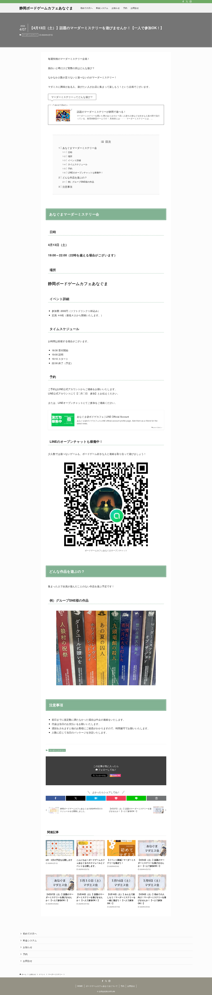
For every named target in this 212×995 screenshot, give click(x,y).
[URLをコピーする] (156, 798)
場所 (70, 156)
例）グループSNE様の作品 (81, 181)
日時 (70, 152)
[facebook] (183, 1)
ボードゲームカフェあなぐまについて (102, 986)
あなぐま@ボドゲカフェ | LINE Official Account (103, 416)
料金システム (30, 940)
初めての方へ (30, 933)
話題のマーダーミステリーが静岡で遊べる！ (101, 111)
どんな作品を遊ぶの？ (74, 177)
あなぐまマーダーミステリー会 (79, 148)
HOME (80, 986)
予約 (70, 168)
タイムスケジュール (77, 164)
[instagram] (191, 1)
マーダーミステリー (30, 35)
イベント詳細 (74, 160)
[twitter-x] (187, 1)
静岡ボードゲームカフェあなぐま (46, 8)
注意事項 (67, 186)
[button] (55, 798)
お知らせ (27, 947)
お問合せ (27, 961)
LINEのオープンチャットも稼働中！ (85, 172)
